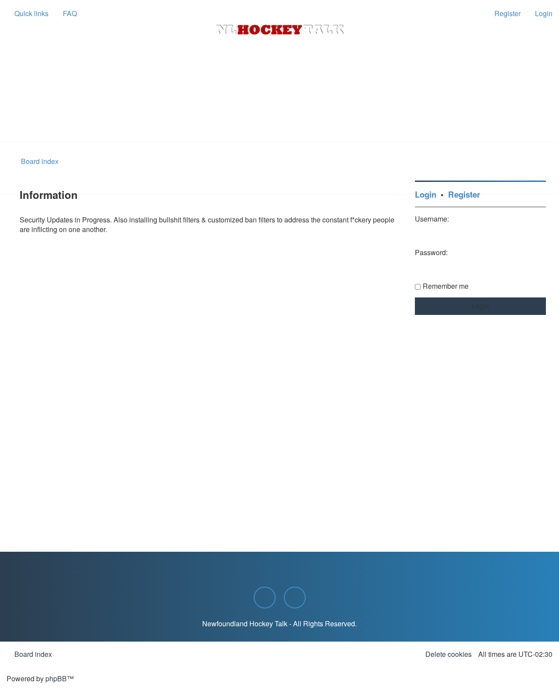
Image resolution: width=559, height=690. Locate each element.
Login (425, 194)
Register (464, 194)
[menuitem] (66, 13)
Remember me (446, 286)
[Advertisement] (279, 118)
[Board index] (279, 30)
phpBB (56, 678)
